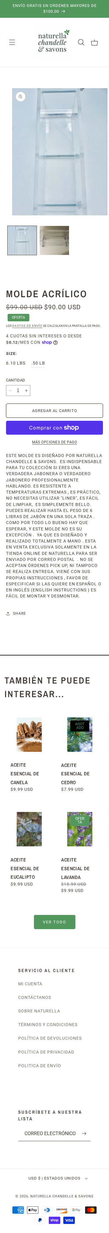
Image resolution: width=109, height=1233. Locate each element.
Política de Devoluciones (50, 1038)
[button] (12, 42)
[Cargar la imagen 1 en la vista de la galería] (22, 240)
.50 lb (38, 363)
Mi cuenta (30, 983)
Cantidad (15, 380)
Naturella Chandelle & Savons (62, 1196)
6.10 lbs (15, 363)
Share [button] (19, 613)
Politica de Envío (39, 1065)
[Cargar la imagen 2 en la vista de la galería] (54, 240)
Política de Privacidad (46, 1052)
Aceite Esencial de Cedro (75, 774)
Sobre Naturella (39, 1011)
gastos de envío (27, 325)
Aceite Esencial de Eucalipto (25, 868)
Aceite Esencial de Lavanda (75, 868)
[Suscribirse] (84, 1133)
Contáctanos (34, 997)
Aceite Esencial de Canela (25, 773)
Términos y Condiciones (48, 1024)
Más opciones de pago (54, 442)
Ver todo (54, 922)
